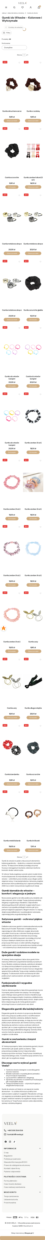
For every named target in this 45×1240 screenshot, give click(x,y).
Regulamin (8, 1156)
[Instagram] (10, 1141)
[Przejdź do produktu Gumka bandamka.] (12, 747)
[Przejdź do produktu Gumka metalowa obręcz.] (12, 217)
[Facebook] (5, 1141)
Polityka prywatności (12, 1159)
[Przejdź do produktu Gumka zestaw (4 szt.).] (33, 416)
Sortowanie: (6, 43)
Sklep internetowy (21, 1233)
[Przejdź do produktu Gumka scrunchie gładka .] (33, 283)
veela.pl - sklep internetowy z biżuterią (13, 13)
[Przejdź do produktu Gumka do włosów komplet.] (12, 349)
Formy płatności (10, 1181)
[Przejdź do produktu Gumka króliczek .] (33, 814)
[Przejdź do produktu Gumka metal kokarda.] (12, 814)
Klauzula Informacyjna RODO (15, 1162)
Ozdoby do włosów (32, 13)
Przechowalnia (10, 1203)
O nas (6, 1152)
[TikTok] (14, 1141)
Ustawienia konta (11, 1199)
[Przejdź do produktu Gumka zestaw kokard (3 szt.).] (33, 150)
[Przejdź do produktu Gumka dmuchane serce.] (12, 84)
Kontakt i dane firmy (12, 1168)
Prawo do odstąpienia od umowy (17, 1165)
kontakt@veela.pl (33, 1238)
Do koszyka (12, 187)
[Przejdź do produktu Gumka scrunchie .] (12, 150)
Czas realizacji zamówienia (14, 1187)
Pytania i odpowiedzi (12, 1171)
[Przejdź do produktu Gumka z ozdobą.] (33, 84)
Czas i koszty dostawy (12, 1184)
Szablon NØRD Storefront (21, 1226)
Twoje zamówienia (11, 1196)
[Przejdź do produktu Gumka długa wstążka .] (33, 681)
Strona (19, 55)
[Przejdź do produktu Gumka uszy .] (33, 615)
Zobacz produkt (12, 121)
